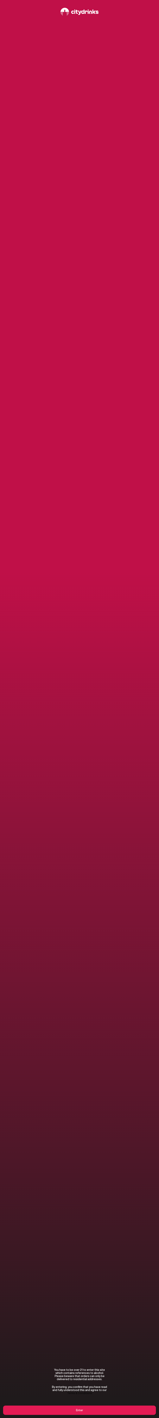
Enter (79, 1410)
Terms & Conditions (79, 1393)
